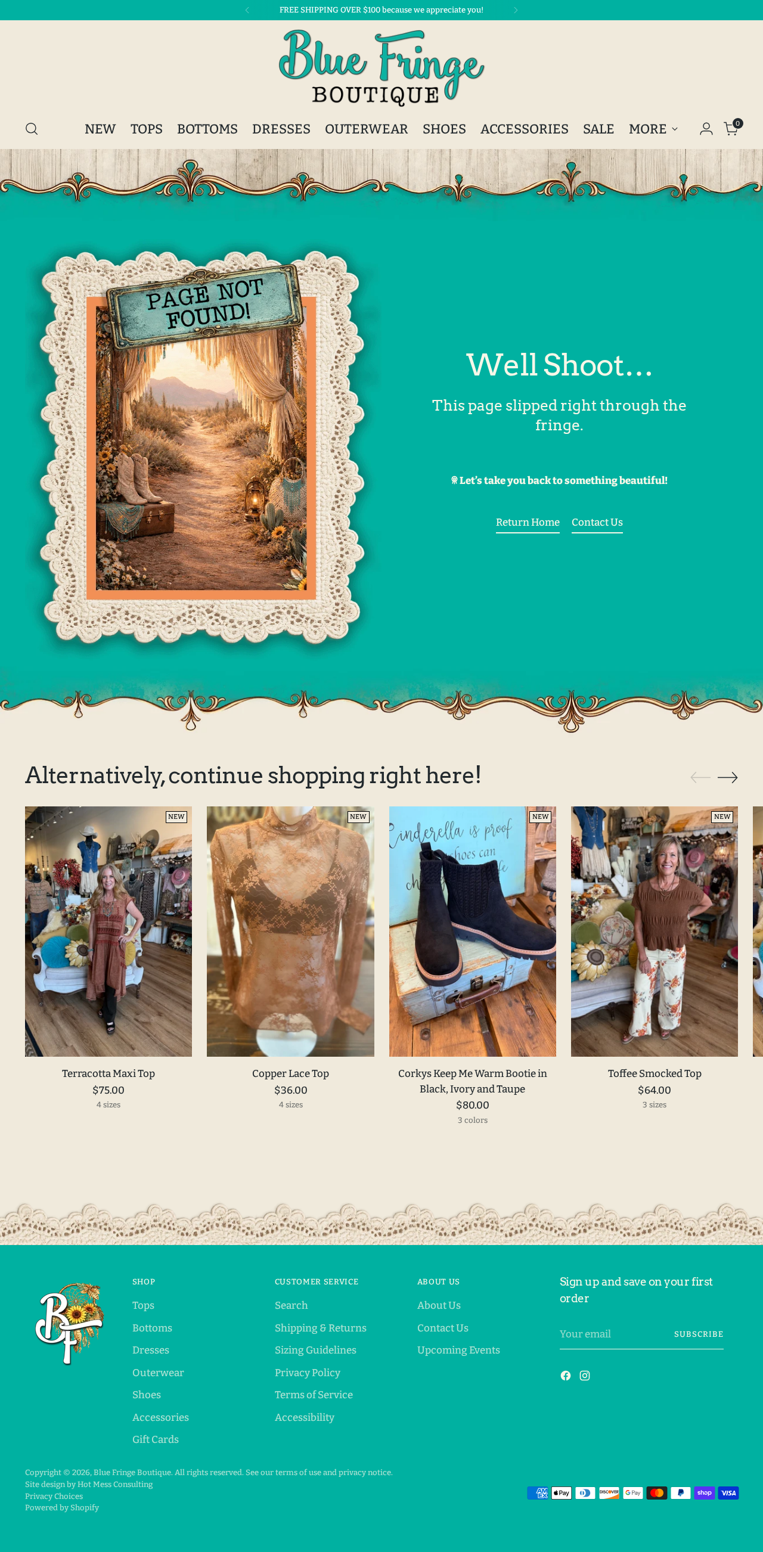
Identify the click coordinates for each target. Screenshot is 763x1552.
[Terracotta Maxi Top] (108, 931)
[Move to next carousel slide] (728, 777)
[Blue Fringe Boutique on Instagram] (586, 1378)
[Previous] (247, 10)
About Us (439, 1305)
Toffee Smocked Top (655, 1073)
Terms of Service (314, 1395)
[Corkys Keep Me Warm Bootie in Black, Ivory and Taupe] (472, 931)
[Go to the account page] (706, 129)
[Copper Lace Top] (290, 931)
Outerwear (158, 1373)
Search (291, 1305)
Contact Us (443, 1328)
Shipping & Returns (321, 1328)
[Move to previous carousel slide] (700, 778)
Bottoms (152, 1328)
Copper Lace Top (290, 1073)
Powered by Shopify (62, 1507)
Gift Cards (155, 1439)
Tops (143, 1305)
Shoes (146, 1395)
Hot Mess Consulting (115, 1484)
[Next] (516, 10)
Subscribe (699, 1334)
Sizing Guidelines (315, 1350)
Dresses (150, 1350)
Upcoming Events (458, 1350)
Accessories (160, 1417)
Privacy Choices (54, 1496)
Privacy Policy (307, 1373)
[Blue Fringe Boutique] (381, 67)
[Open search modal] (32, 129)
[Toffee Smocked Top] (654, 931)
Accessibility (304, 1417)
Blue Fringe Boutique (132, 1472)
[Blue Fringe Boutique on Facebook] (567, 1378)
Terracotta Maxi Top (108, 1073)
